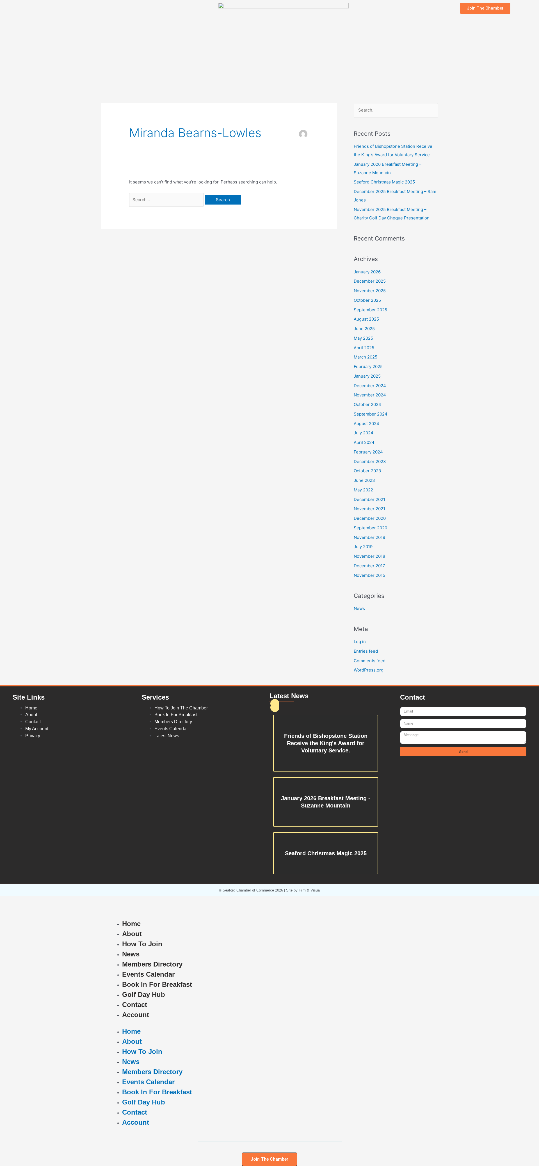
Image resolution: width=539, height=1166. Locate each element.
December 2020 (370, 518)
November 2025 (370, 290)
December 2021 (369, 499)
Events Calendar (148, 974)
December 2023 (370, 461)
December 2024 (370, 385)
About (132, 934)
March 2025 (365, 357)
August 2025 (366, 319)
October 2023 (367, 470)
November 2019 (369, 537)
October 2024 (367, 404)
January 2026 (367, 272)
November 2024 (370, 395)
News (359, 608)
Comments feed (369, 660)
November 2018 (369, 556)
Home (131, 923)
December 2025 (370, 281)
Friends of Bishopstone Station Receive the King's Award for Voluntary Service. (325, 743)
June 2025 (364, 328)
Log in (360, 641)
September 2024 (370, 414)
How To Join (142, 944)
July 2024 (363, 432)
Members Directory (152, 964)
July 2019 (363, 546)
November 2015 (369, 575)
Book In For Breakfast (157, 984)
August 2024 (366, 423)
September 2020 (370, 527)
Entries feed (366, 651)
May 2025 (363, 338)
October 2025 (367, 300)
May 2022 (363, 490)
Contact (134, 1004)
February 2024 (368, 452)
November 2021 (369, 508)
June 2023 (364, 480)
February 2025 (368, 366)
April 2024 (364, 442)
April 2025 (364, 347)
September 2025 (370, 309)
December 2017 (369, 565)
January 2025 (367, 376)
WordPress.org (368, 670)
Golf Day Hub (143, 994)
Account (135, 1014)
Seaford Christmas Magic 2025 (384, 182)
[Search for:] (167, 199)
